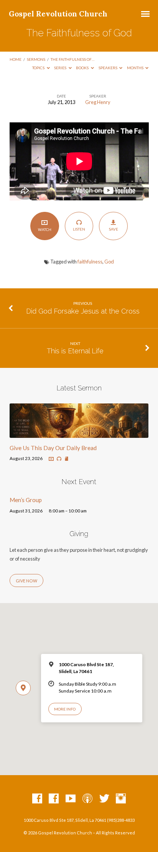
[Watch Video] (51, 459)
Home (15, 59)
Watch (44, 229)
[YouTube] (71, 799)
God (109, 262)
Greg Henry (97, 102)
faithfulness (89, 262)
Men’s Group (26, 499)
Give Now (26, 580)
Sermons (36, 59)
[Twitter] (104, 799)
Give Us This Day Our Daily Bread (53, 447)
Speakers (108, 67)
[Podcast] (87, 799)
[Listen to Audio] (59, 459)
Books (82, 67)
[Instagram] (121, 799)
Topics (38, 67)
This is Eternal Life (75, 351)
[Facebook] (37, 799)
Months (135, 67)
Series (60, 67)
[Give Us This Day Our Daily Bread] (79, 433)
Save (113, 229)
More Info (65, 709)
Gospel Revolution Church (58, 13)
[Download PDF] (66, 459)
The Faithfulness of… (72, 59)
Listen (79, 229)
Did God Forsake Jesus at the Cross (83, 311)
